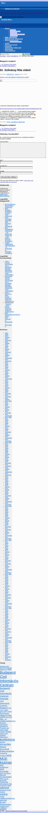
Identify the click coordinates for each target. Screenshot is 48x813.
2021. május (6, 419)
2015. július (8, 608)
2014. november (8, 630)
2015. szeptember (8, 602)
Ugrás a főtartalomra (6, 24)
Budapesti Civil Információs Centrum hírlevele (5, 693)
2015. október (7, 599)
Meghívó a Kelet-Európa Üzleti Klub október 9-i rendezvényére (9, 297)
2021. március (7, 425)
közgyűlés (5, 744)
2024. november (8, 351)
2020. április (6, 450)
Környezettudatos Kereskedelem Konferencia (10, 205)
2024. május (6, 366)
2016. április (6, 582)
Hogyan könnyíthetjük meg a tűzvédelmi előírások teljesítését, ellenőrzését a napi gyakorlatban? (9, 268)
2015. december (8, 593)
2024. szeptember (8, 357)
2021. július (8, 417)
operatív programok (4, 779)
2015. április (6, 616)
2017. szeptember (8, 534)
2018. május (6, 511)
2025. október (7, 342)
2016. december (8, 559)
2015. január (7, 625)
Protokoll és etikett (5, 785)
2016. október (7, 565)
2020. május (6, 447)
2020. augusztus (8, 440)
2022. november (8, 395)
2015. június (6, 610)
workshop (3, 800)
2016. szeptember (8, 568)
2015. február (7, 622)
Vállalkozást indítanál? (12, 8)
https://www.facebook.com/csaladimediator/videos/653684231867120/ (21, 108)
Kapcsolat (8, 46)
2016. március (7, 585)
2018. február (7, 520)
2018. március (7, 517)
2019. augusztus (8, 474)
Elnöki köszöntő (15, 31)
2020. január (7, 459)
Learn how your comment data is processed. (16, 181)
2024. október (7, 354)
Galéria (7, 43)
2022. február (7, 409)
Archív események (16, 42)
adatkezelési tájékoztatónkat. (4, 195)
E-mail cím (3, 165)
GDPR (2, 717)
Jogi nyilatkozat (10, 50)
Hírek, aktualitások (11, 37)
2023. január (7, 389)
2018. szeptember (8, 500)
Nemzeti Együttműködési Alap (6, 777)
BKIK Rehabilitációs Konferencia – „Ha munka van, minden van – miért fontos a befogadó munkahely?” (9, 234)
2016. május (6, 579)
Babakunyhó (4, 669)
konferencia (7, 739)
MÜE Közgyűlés (4, 770)
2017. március (7, 551)
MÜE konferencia (4, 766)
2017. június (6, 542)
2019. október (7, 468)
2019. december (8, 462)
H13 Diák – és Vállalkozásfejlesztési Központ (8, 720)
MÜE (6, 313)
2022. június (6, 403)
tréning (4, 794)
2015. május (6, 613)
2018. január (7, 522)
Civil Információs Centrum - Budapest (4, 704)
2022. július (8, 401)
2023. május (6, 383)
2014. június (6, 644)
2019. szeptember (8, 471)
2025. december (8, 339)
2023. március (7, 386)
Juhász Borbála (5, 732)
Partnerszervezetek (11, 44)
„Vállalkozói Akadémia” (3, 808)
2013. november (8, 659)
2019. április (6, 483)
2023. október (7, 375)
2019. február (7, 488)
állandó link (21, 122)
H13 (7, 717)
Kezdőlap (4, 19)
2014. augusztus (8, 639)
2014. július (8, 642)
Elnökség (13, 30)
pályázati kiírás (5, 790)
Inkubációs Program (4, 727)
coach (6, 710)
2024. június (6, 363)
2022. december (8, 392)
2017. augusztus (8, 537)
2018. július (8, 506)
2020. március (7, 453)
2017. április (6, 548)
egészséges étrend (6, 711)
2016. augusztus (8, 571)
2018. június (6, 508)
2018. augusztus (8, 503)
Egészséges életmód (8, 276)
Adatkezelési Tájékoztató (13, 47)
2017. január (7, 557)
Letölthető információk (17, 34)
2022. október (7, 398)
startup (2, 792)
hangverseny (4, 724)
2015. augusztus (8, 605)
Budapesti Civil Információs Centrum (9, 678)
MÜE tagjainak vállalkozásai (14, 39)
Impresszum (9, 49)
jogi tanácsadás (4, 729)
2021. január (7, 428)
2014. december (8, 628)
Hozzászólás (4, 141)
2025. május (6, 345)
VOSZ (2, 796)
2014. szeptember (8, 636)
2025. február (7, 348)
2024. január (7, 372)
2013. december (8, 656)
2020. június (6, 444)
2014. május (6, 647)
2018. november (8, 494)
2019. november (8, 465)
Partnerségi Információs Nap (6, 783)
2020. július (8, 442)
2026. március (7, 336)
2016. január (7, 591)
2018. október (7, 497)
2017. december (8, 525)
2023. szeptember (8, 378)
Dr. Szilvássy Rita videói (8, 64)
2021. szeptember (8, 415)
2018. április (6, 514)
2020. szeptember (8, 437)
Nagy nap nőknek (5, 773)
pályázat (4, 787)
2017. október (7, 531)
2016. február (7, 588)
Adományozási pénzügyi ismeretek (6, 667)
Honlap (2, 171)
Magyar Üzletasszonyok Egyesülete (22, 12)
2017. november (8, 528)
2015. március (7, 619)
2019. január (7, 491)
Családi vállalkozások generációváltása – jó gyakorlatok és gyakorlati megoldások (10, 248)
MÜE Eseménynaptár (11, 40)
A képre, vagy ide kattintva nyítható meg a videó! (14, 77)
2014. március (7, 653)
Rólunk (7, 28)
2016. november (8, 562)
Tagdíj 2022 (13, 33)
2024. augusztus (8, 360)
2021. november (8, 412)
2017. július (8, 540)
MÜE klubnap (6, 760)
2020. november (8, 431)
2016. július (8, 574)
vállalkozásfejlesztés (7, 798)
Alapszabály (14, 36)
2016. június (6, 576)
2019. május (6, 480)
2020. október (7, 434)
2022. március (7, 406)
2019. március (7, 486)
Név (1, 160)
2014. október (7, 633)
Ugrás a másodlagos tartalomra (9, 25)
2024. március (7, 369)
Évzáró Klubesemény (5, 803)
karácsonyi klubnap (4, 734)
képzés (2, 742)
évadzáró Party (4, 806)
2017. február (7, 554)
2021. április (6, 422)
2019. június (6, 477)
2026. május (6, 333)
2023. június (6, 381)
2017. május (6, 545)
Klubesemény (4, 737)
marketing (3, 753)
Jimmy (17, 74)
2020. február (7, 456)
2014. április (6, 650)
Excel (2, 713)
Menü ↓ (3, 3)
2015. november (8, 596)
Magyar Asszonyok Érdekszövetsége (7, 749)
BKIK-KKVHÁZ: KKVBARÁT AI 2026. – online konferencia (8, 212)
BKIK (10, 669)
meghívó (3, 756)
